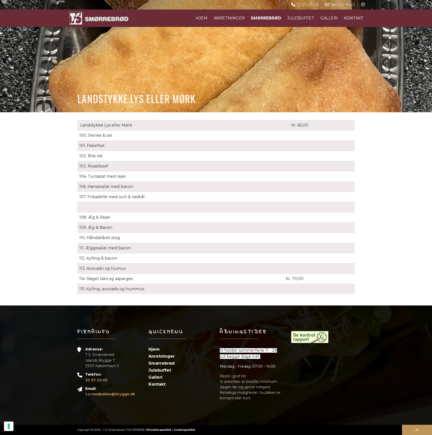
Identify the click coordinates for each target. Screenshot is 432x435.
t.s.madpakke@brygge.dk (110, 394)
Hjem (202, 18)
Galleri (329, 18)
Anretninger (229, 18)
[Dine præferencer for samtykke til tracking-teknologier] (9, 426)
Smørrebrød (161, 363)
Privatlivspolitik (159, 430)
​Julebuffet (300, 18)
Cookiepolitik (184, 430)
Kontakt (354, 18)
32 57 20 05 (96, 380)
